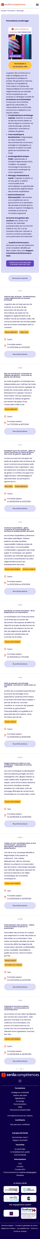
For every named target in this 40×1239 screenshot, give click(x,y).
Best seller (8, 486)
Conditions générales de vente (26, 1226)
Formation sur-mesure (13, 965)
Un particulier (20, 1149)
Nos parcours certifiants (20, 1124)
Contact (20, 1166)
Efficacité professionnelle (20, 1110)
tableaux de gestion (16, 131)
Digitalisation (20, 1098)
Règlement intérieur (8, 1228)
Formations (11, 11)
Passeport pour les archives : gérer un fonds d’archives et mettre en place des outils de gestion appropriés (19, 452)
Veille (20, 1107)
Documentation (20, 1104)
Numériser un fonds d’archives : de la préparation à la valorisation (19, 612)
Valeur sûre (24, 332)
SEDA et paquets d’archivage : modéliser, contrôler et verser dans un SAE (20, 685)
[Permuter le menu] (37, 4)
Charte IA (34, 1228)
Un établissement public (20, 1152)
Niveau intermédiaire (12, 569)
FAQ (20, 1163)
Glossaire (20, 1175)
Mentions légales (7, 1226)
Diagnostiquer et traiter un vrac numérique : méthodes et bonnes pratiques (18, 765)
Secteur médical (29, 569)
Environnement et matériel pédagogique (20, 1172)
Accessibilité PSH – (24, 1228)
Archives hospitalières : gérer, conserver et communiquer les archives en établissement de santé (19, 529)
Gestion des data (20, 1095)
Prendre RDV (20, 1169)
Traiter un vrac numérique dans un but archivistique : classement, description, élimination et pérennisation (20, 845)
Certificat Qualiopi (20, 1231)
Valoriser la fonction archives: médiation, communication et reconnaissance (16, 1008)
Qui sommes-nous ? (20, 1137)
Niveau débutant (11, 332)
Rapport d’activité (20, 1140)
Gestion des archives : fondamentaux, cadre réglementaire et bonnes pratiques (20, 298)
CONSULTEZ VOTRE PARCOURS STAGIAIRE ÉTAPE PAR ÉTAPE (20, 263)
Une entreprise (20, 1155)
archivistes (23, 102)
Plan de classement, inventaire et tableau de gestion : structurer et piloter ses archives (18, 375)
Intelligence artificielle (20, 1092)
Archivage (20, 1101)
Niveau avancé (10, 722)
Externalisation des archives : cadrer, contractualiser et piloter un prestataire (19, 926)
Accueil (3, 11)
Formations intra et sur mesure (20, 1116)
